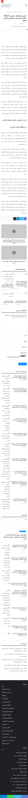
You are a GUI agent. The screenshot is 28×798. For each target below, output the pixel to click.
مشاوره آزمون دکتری (21, 752)
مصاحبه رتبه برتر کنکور (8, 740)
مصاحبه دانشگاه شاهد (21, 788)
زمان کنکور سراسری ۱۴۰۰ (20, 784)
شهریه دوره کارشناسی (8, 721)
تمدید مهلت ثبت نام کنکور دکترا (19, 778)
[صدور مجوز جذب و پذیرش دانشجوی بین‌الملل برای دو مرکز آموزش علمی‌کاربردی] (5, 425)
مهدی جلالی (24, 665)
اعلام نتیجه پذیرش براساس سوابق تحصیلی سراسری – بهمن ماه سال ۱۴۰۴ (19, 584)
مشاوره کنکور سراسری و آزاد (19, 768)
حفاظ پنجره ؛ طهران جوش (20, 775)
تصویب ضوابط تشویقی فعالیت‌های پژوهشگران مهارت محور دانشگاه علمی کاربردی (19, 483)
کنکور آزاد (4, 724)
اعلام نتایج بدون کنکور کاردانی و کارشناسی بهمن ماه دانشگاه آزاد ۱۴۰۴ (19, 546)
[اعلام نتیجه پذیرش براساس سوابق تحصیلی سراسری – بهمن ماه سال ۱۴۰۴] (5, 585)
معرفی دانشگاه (6, 743)
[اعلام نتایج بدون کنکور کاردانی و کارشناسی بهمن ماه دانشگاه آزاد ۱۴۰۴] (5, 550)
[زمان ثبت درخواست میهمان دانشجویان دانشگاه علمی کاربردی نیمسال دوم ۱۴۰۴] (7, 277)
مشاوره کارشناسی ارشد (20, 755)
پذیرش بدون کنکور (7, 692)
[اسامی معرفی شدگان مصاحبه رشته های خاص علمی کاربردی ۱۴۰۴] (5, 504)
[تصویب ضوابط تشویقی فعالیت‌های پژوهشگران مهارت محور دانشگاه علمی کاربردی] (5, 489)
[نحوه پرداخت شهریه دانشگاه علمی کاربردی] (7, 296)
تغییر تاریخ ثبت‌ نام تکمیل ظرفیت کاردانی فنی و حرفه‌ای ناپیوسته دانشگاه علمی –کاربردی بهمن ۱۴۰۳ (21, 284)
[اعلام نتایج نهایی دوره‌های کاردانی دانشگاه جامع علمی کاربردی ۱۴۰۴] (5, 464)
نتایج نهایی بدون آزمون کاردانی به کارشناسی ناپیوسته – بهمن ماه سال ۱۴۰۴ (15, 537)
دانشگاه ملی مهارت (7, 718)
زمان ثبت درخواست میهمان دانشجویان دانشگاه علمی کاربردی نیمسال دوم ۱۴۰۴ (19, 377)
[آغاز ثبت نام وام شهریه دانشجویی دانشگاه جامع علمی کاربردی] (5, 437)
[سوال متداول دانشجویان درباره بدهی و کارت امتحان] (21, 296)
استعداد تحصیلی (23, 759)
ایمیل (25, 341)
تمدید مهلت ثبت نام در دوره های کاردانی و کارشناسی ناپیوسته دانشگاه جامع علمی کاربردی (20, 390)
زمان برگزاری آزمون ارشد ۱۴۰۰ (18, 781)
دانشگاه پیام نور (6, 702)
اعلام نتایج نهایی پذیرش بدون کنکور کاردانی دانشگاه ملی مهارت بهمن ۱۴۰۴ (19, 559)
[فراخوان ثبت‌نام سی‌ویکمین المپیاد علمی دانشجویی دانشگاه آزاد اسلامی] (5, 628)
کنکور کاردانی (5, 734)
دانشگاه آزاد (5, 698)
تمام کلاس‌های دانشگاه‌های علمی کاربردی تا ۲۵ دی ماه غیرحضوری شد (19, 407)
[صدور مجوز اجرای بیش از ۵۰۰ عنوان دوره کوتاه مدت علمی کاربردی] (5, 475)
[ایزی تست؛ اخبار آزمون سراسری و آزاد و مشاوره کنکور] (6, 5)
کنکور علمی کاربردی (7, 730)
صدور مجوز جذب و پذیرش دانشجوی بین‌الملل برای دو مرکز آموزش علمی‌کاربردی (19, 420)
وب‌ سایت (24, 347)
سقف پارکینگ (23, 771)
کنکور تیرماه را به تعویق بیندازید (11, 665)
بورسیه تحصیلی (6, 689)
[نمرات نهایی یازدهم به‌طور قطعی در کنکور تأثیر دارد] (5, 611)
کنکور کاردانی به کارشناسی (9, 737)
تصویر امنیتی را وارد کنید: (13, 357)
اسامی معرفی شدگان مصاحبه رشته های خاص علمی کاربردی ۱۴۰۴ (20, 500)
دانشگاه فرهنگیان (6, 714)
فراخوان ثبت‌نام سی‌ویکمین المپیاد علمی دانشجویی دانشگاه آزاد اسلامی (19, 627)
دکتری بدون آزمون (22, 762)
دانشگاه (20, 11)
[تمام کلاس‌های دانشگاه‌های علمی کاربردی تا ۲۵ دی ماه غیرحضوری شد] (5, 411)
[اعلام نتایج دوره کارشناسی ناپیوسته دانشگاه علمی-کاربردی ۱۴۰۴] (5, 450)
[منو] (26, 5)
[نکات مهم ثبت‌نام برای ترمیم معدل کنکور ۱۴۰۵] (5, 620)
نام (25, 335)
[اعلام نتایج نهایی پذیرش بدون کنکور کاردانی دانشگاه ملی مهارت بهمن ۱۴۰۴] (5, 563)
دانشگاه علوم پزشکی (7, 711)
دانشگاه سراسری (6, 705)
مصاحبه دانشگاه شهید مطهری (19, 791)
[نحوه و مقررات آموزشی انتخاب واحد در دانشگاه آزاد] (5, 635)
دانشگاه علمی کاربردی (12, 11)
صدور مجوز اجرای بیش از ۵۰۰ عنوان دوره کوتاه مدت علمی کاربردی (20, 473)
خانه (24, 11)
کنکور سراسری (6, 727)
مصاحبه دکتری (23, 765)
